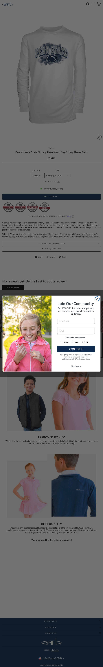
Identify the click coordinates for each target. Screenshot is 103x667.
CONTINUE (76, 348)
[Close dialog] (97, 298)
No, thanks (76, 366)
